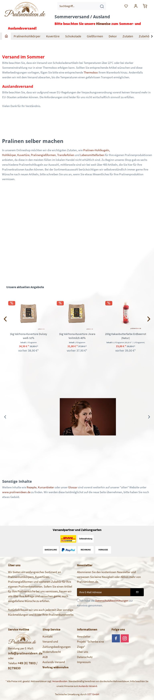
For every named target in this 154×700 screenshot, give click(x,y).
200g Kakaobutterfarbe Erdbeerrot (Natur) (125, 336)
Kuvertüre (23, 155)
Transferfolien (65, 155)
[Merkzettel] (126, 6)
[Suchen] (102, 6)
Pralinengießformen (43, 155)
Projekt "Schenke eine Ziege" (90, 644)
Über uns (82, 652)
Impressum (84, 662)
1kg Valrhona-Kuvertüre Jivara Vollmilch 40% (77, 336)
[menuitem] (81, 6)
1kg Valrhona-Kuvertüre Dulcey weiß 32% (28, 336)
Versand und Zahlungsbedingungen (57, 644)
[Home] (6, 36)
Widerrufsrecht (52, 652)
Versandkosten (59, 681)
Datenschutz (84, 657)
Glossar (72, 487)
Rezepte (31, 487)
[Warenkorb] (146, 6)
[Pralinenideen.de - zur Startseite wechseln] (24, 13)
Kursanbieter (46, 487)
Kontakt (48, 636)
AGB (45, 657)
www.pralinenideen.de (16, 492)
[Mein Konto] (136, 6)
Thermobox (91, 72)
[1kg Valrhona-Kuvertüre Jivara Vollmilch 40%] (77, 313)
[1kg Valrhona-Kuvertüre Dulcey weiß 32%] (28, 313)
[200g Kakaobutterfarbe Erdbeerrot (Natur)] (125, 313)
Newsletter (83, 636)
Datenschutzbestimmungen (112, 600)
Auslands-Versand (54, 662)
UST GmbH (93, 694)
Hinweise (103, 23)
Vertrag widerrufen (56, 667)
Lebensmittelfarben (92, 155)
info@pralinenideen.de (25, 653)
